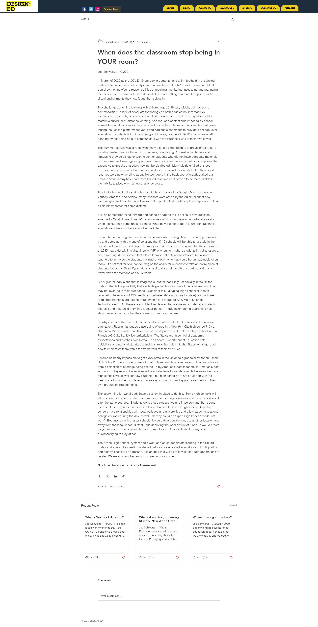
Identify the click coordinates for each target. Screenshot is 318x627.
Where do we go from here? (212, 517)
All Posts (85, 19)
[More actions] (218, 42)
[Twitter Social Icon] (91, 9)
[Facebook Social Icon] (84, 9)
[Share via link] (123, 476)
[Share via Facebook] (99, 476)
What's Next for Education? (104, 517)
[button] (232, 19)
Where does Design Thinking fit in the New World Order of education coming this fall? (159, 519)
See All (233, 504)
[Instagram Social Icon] (97, 9)
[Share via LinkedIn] (115, 476)
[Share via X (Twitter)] (107, 476)
